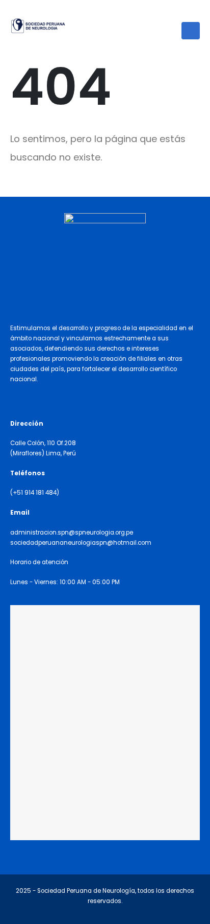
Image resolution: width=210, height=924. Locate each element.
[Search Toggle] (195, 13)
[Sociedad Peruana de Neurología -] (38, 26)
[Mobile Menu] (190, 30)
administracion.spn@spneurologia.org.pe (71, 532)
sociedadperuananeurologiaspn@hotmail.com (80, 543)
